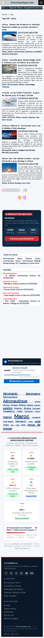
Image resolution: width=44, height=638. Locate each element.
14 (25, 190)
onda (30, 421)
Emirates (29, 411)
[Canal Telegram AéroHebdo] (27, 573)
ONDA (6, 425)
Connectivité (34, 263)
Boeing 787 (13, 263)
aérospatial (6, 150)
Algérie (30, 405)
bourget (36, 408)
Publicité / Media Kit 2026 (14, 592)
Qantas (32, 117)
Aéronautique (12, 84)
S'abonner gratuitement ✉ (21, 239)
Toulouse (5, 87)
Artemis (11, 183)
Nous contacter (10, 596)
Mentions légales (11, 618)
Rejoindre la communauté (23, 381)
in (11, 573)
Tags (11, 14)
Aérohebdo (10, 394)
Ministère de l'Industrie (22, 544)
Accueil (4, 14)
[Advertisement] (19, 333)
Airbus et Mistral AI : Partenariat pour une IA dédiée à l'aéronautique (21, 127)
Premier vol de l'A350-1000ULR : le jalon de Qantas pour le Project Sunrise (20, 94)
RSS (32, 573)
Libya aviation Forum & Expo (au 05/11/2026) (22, 295)
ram (12, 425)
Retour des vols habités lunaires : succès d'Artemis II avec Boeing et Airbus (20, 159)
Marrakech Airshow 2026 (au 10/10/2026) (20, 284)
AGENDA (7, 269)
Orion (28, 183)
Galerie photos (10, 609)
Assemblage (30, 84)
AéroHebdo (8, 612)
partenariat (14, 152)
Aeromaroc (33, 394)
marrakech (36, 417)
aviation (25, 117)
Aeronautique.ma (22, 2)
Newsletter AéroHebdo (13, 589)
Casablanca (23, 263)
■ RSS (7, 634)
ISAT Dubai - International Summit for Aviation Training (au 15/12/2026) (21, 302)
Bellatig (37, 261)
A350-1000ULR (8, 117)
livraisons (29, 52)
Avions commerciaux (24, 261)
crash (19, 411)
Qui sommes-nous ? (12, 582)
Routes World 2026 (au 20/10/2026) (18, 289)
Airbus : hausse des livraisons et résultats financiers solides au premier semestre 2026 (21, 27)
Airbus (4, 52)
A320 (4, 84)
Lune (23, 183)
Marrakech (21, 421)
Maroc (22, 416)
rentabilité (37, 52)
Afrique (14, 405)
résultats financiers (10, 54)
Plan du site (9, 615)
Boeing (18, 183)
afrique (37, 402)
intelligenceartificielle (26, 150)
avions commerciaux (16, 52)
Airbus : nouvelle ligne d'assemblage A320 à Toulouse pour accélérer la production (21, 61)
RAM (23, 425)
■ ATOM (15, 634)
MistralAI (5, 152)
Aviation (28, 258)
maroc (37, 411)
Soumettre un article (12, 586)
